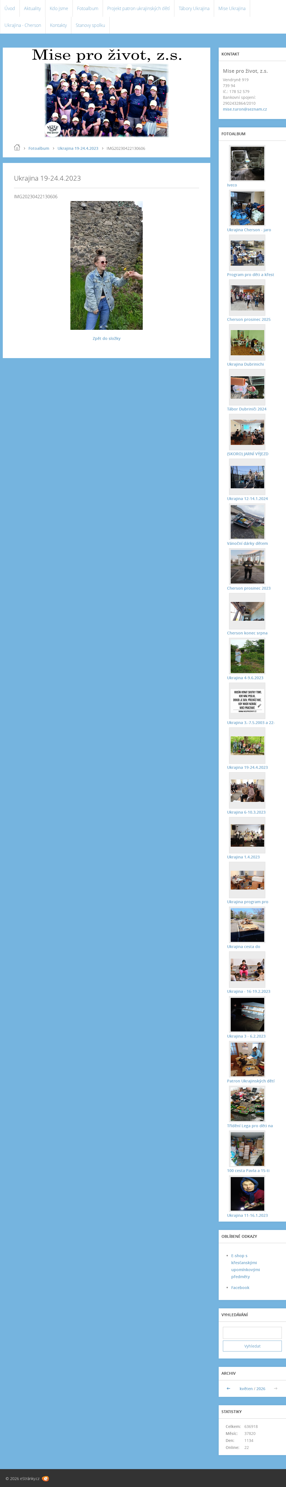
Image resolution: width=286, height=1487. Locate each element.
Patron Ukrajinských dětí (251, 1081)
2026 (260, 1388)
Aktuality (32, 8)
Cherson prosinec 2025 (249, 319)
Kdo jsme (59, 8)
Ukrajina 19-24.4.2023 (78, 148)
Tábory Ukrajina (194, 8)
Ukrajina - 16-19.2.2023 (248, 991)
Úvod (9, 8)
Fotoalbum (87, 8)
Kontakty (58, 25)
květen (246, 1388)
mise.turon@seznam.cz (245, 109)
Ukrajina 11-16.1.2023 (247, 1215)
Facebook (240, 1287)
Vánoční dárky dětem (247, 543)
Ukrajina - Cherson (22, 25)
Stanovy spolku (90, 25)
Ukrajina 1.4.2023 (243, 857)
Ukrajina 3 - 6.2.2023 (246, 1036)
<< (229, 1388)
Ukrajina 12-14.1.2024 (247, 498)
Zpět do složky (107, 338)
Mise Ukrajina (232, 8)
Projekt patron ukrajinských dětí (138, 8)
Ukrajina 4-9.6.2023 (245, 677)
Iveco (232, 185)
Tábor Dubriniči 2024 (246, 409)
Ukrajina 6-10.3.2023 (246, 812)
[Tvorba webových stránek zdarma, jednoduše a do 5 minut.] (45, 1478)
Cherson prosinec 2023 (249, 588)
